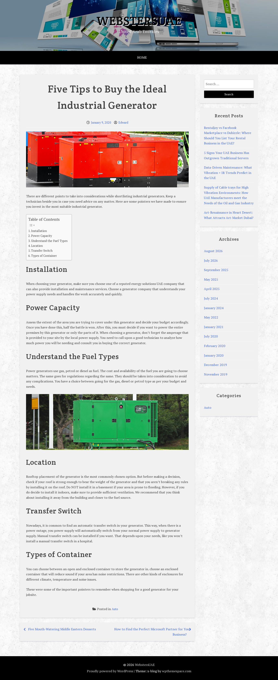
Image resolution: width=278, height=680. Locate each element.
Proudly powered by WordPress (110, 671)
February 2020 (214, 346)
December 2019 (215, 365)
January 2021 (213, 327)
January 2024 (213, 308)
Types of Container (44, 256)
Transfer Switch (42, 251)
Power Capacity (41, 236)
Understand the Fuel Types (49, 241)
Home (142, 57)
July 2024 (211, 298)
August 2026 (213, 251)
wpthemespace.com (176, 671)
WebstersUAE (139, 21)
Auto (115, 609)
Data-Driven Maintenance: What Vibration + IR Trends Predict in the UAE (228, 172)
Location (37, 246)
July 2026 (211, 260)
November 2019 (215, 374)
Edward (123, 122)
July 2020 (211, 336)
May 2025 (211, 279)
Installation (39, 231)
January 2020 (213, 355)
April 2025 (212, 289)
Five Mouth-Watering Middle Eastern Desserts (62, 629)
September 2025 (216, 270)
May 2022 (211, 317)
